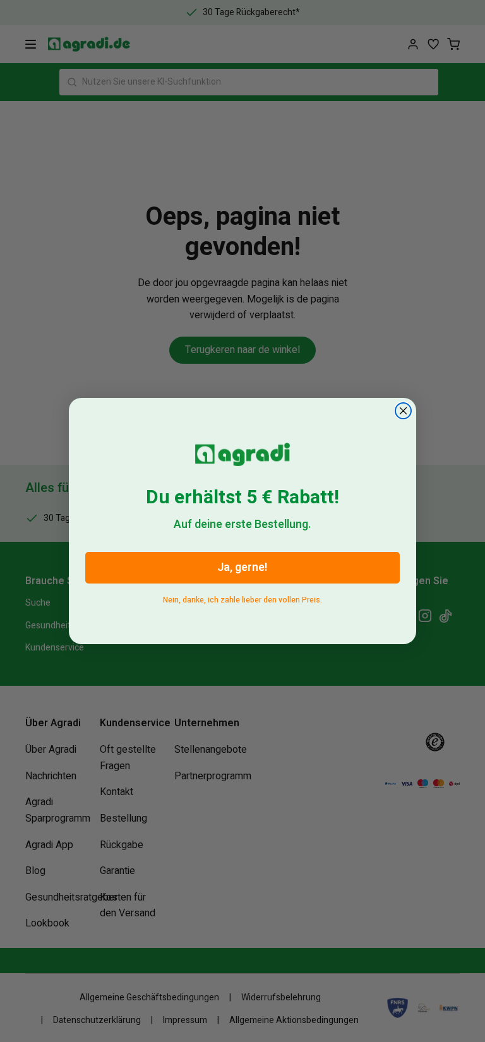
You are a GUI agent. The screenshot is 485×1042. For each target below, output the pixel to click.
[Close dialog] (403, 411)
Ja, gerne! (242, 567)
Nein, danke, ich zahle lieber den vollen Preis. (242, 597)
